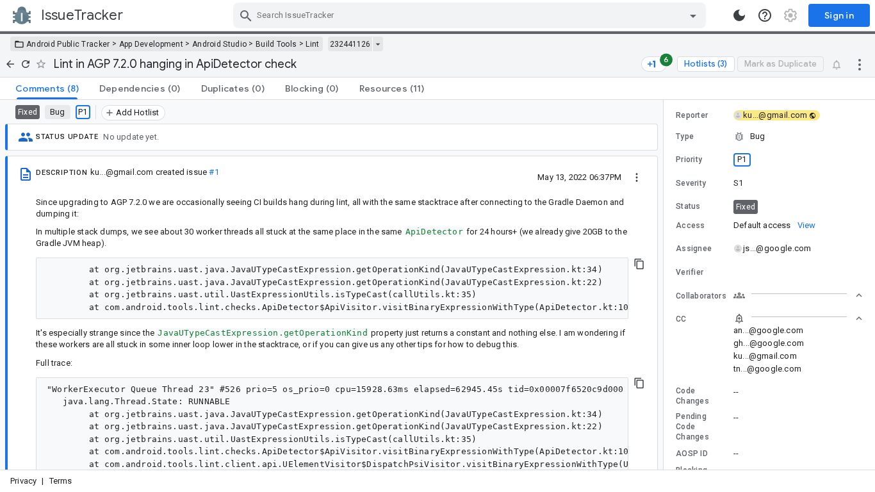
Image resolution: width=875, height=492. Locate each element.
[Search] (246, 15)
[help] (765, 15)
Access (690, 225)
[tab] (47, 88)
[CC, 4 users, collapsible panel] (798, 318)
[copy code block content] (639, 264)
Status (688, 206)
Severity (691, 183)
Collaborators (701, 295)
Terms (60, 481)
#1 (213, 172)
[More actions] (859, 64)
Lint (312, 44)
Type (685, 136)
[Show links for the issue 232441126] (377, 44)
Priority (689, 159)
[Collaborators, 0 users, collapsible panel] (798, 295)
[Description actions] (636, 177)
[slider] (665, 285)
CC (681, 319)
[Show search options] (693, 15)
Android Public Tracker (68, 44)
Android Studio (219, 44)
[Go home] (10, 64)
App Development (151, 44)
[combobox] (471, 15)
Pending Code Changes (692, 426)
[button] (769, 136)
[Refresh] (25, 64)
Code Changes (692, 396)
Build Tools (276, 44)
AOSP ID (692, 453)
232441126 (350, 44)
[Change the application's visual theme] (739, 15)
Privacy (23, 481)
